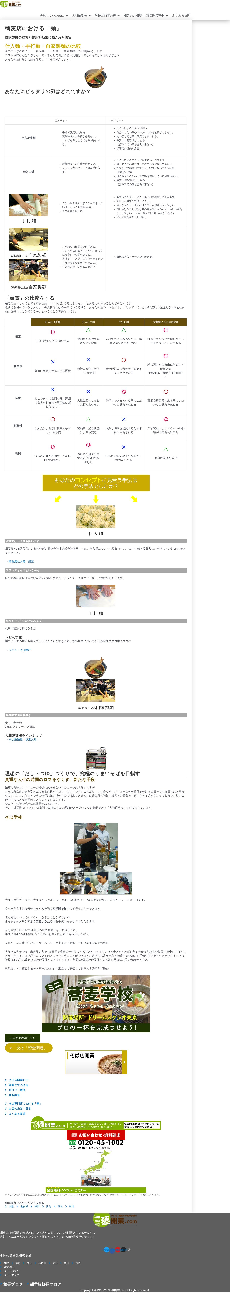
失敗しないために (52, 15)
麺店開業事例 (155, 15)
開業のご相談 (133, 15)
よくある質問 (181, 15)
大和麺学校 (79, 15)
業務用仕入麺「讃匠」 (23, 561)
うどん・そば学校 (20, 649)
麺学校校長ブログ (45, 1284)
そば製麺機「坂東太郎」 (24, 739)
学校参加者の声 (105, 15)
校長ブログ (13, 1284)
